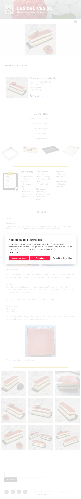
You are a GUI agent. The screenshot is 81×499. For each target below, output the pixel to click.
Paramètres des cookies (62, 258)
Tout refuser (40, 258)
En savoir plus (14, 252)
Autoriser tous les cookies (19, 258)
